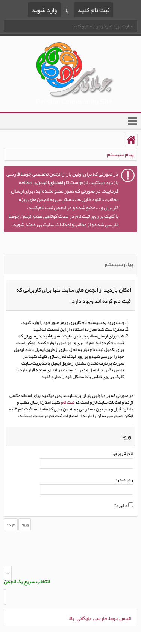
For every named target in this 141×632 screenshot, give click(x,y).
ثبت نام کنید (93, 9)
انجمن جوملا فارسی (112, 618)
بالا (71, 618)
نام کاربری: (122, 453)
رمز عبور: (124, 480)
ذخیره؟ (121, 506)
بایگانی (84, 618)
